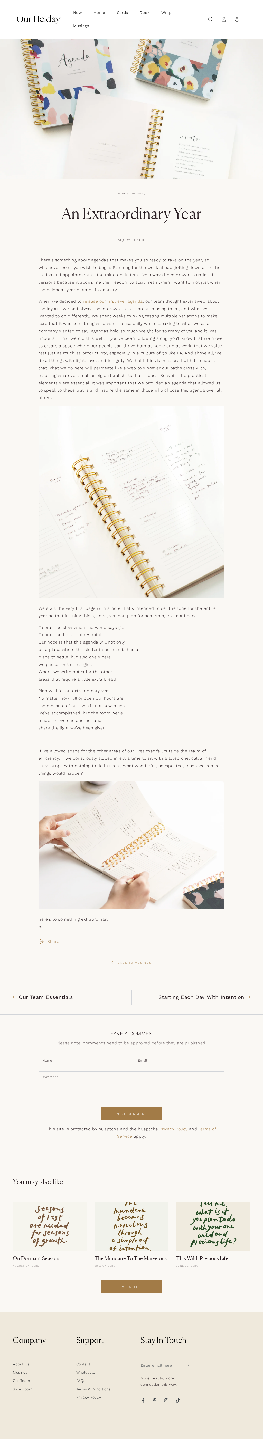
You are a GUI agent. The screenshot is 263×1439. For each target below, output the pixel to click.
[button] (210, 19)
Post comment (131, 1114)
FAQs (80, 1380)
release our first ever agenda (113, 301)
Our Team (21, 1380)
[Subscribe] (189, 1365)
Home (121, 193)
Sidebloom (22, 1389)
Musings (136, 193)
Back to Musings (135, 962)
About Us (21, 1364)
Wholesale (85, 1372)
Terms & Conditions (93, 1389)
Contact (83, 1364)
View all (131, 1287)
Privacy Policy (173, 1129)
